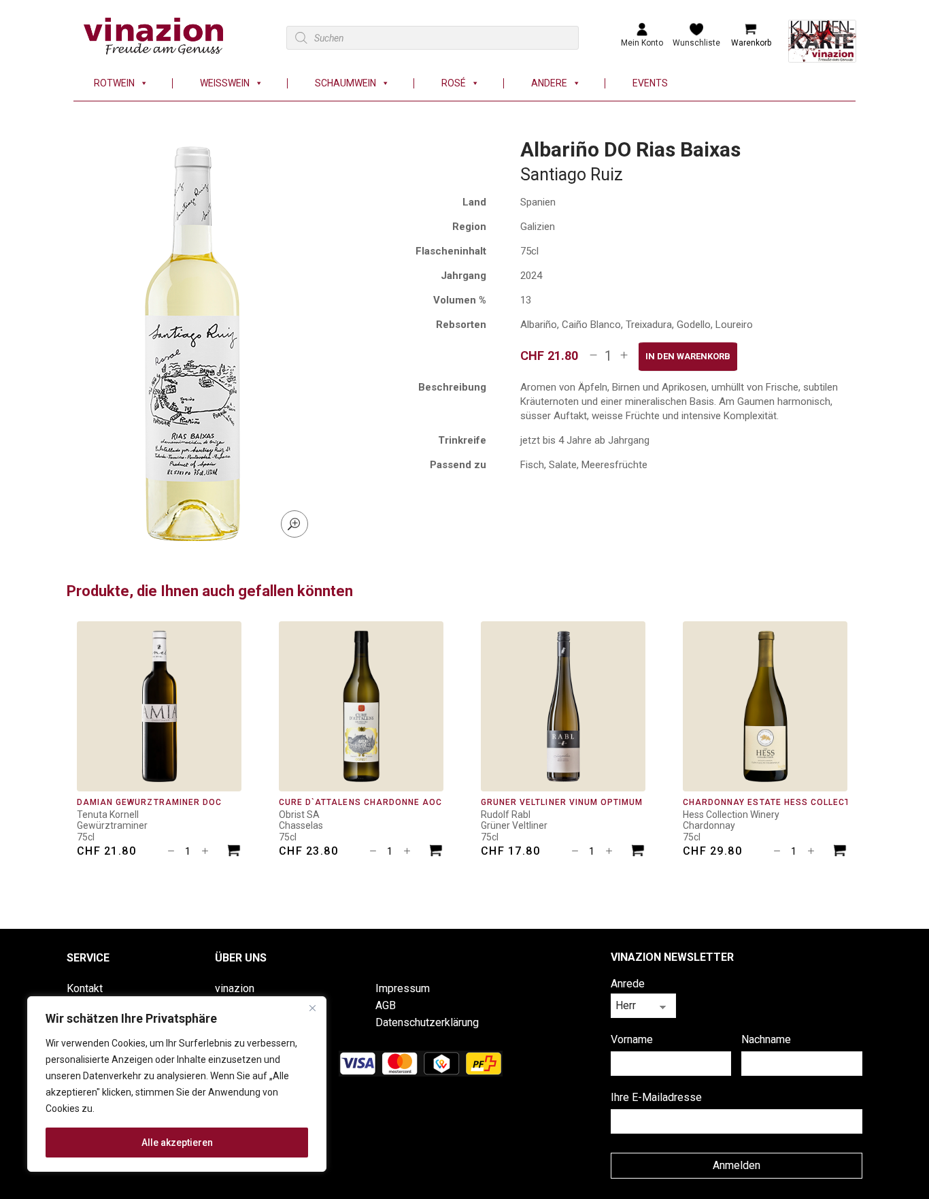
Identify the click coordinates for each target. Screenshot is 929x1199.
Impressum (402, 988)
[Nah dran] (312, 1008)
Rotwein (114, 83)
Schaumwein (345, 83)
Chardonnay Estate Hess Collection (774, 802)
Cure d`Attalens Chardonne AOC (360, 802)
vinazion (234, 988)
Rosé (453, 83)
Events (650, 83)
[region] (176, 1084)
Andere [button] (549, 83)
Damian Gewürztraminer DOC (149, 802)
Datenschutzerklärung (427, 1022)
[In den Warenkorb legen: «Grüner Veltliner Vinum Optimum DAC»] (637, 852)
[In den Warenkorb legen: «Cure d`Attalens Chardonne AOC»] (435, 852)
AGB (385, 1005)
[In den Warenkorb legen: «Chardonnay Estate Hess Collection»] (839, 852)
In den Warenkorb (687, 356)
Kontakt (85, 988)
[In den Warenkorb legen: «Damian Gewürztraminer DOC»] (233, 852)
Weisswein (225, 83)
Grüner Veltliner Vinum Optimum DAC (572, 802)
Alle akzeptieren (177, 1142)
